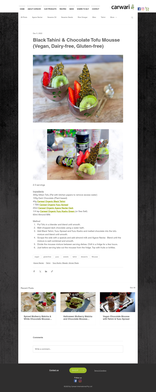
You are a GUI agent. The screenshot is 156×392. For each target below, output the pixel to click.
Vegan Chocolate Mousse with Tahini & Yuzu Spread (116, 317)
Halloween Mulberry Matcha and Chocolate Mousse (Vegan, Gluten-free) (77, 317)
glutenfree (47, 257)
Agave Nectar (37, 17)
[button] (132, 17)
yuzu (57, 257)
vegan (36, 257)
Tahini (103, 17)
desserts (84, 257)
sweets (65, 257)
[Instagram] (142, 8)
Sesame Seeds (67, 17)
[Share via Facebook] (34, 271)
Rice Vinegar (83, 17)
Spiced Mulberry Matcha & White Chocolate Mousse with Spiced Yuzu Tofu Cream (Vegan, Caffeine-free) (37, 317)
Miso (94, 17)
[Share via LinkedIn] (46, 271)
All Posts (24, 17)
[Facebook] (139, 8)
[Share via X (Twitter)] (40, 271)
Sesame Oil (51, 17)
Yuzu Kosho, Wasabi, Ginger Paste (66, 263)
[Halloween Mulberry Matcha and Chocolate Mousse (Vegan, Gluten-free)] (78, 302)
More (112, 17)
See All (132, 288)
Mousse (95, 257)
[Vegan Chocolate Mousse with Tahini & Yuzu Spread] (117, 302)
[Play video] (78, 154)
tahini (75, 257)
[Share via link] (52, 271)
